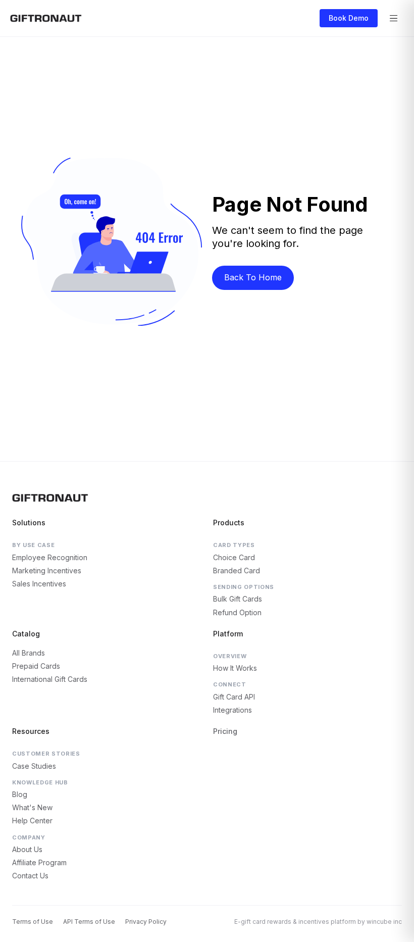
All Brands (28, 653)
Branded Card (236, 570)
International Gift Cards (49, 679)
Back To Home (253, 277)
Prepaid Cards (36, 666)
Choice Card (234, 557)
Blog (19, 794)
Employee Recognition (49, 557)
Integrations (232, 710)
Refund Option (237, 612)
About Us (27, 849)
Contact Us (30, 875)
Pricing (225, 731)
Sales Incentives (39, 583)
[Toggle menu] (394, 18)
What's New (32, 807)
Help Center (32, 820)
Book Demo (349, 18)
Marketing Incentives (46, 570)
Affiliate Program (39, 862)
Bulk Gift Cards (237, 598)
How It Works (235, 668)
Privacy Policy (146, 921)
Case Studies (34, 766)
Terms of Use (32, 921)
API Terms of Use (89, 921)
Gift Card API (234, 696)
